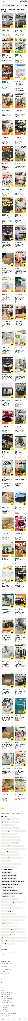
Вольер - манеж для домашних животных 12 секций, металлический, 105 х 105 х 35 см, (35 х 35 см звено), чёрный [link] (20, 217)
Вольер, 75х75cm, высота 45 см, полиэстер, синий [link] (19, 509)
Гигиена (3, 975)
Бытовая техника (5, 973)
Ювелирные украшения (6, 1002)
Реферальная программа (6, 963)
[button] (26, 5)
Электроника (4, 977)
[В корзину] (12, 26)
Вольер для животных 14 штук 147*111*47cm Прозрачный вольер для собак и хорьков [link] (7, 745)
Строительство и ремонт (6, 998)
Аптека (2, 982)
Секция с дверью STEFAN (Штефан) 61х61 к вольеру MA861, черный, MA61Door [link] (7, 296)
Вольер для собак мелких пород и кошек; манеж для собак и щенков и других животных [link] (7, 84)
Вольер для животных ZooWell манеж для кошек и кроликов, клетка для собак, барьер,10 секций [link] (7, 480)
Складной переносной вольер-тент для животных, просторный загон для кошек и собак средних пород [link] (20, 402)
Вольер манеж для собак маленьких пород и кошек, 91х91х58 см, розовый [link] (20, 271)
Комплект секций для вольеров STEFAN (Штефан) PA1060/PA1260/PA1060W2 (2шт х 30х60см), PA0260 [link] (20, 350)
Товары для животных (6, 996)
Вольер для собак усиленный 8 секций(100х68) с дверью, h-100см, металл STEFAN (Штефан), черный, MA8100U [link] (19, 664)
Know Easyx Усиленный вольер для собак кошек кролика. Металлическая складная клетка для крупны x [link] (7, 664)
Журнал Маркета (5, 1011)
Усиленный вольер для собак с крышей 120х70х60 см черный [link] (20, 324)
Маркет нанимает (5, 1009)
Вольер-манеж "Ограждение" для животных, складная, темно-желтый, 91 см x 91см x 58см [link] (7, 217)
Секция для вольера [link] (19, 717)
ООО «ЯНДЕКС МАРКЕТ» (10, 1013)
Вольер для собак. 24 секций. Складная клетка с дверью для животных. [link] (7, 139)
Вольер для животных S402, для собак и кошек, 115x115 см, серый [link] (20, 692)
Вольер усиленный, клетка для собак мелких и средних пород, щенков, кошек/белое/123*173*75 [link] (20, 796)
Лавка (8, 1019)
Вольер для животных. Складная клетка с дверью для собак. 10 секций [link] (7, 112)
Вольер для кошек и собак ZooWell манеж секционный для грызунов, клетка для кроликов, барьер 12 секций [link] (20, 480)
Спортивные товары (5, 994)
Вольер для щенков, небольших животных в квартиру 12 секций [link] (7, 454)
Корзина (19, 1019)
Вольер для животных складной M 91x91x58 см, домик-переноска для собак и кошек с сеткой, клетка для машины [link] (7, 377)
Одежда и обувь (5, 979)
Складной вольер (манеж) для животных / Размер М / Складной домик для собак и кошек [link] (7, 245)
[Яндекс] (11, 1016)
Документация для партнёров (8, 956)
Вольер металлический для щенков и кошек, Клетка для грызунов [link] (20, 377)
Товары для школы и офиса (7, 992)
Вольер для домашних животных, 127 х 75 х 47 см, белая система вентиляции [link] (7, 509)
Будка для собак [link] (6, 560)
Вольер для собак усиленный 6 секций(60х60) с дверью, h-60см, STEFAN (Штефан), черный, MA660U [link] (19, 112)
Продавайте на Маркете (6, 954)
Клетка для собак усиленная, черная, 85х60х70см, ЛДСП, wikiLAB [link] (6, 402)
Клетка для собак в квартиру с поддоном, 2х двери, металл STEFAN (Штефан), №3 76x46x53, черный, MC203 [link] (20, 57)
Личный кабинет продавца (7, 952)
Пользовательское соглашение (8, 1005)
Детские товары (5, 1000)
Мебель (3, 971)
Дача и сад (3, 988)
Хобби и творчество (5, 986)
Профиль (25, 1019)
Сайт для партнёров (5, 958)
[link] (10, 819)
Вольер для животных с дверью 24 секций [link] (7, 718)
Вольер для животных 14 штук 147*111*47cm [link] (7, 271)
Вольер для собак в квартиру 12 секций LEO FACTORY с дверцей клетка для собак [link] (19, 771)
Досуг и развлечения (6, 969)
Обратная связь (4, 1007)
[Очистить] (22, 5)
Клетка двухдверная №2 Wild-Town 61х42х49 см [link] (7, 57)
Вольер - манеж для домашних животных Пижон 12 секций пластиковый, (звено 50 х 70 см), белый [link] (20, 296)
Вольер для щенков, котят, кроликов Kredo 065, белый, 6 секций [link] (7, 586)
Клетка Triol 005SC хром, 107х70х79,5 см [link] (20, 84)
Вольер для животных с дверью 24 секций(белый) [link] (7, 166)
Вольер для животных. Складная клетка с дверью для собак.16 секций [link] (20, 191)
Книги (2, 990)
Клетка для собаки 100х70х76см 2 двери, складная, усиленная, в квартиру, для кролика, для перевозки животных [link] (20, 428)
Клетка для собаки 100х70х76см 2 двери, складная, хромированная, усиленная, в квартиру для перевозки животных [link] (7, 32)
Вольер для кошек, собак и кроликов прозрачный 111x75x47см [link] (6, 692)
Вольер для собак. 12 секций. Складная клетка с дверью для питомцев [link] (6, 324)
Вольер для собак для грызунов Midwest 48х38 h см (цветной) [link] (7, 350)
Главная (3, 1019)
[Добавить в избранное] (12, 14)
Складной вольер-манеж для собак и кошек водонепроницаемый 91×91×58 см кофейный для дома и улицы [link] (20, 612)
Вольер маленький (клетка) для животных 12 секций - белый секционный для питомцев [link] (20, 561)
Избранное (14, 1019)
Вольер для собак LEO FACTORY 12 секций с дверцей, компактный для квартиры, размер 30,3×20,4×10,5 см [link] (7, 191)
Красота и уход (4, 984)
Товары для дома (5, 980)
